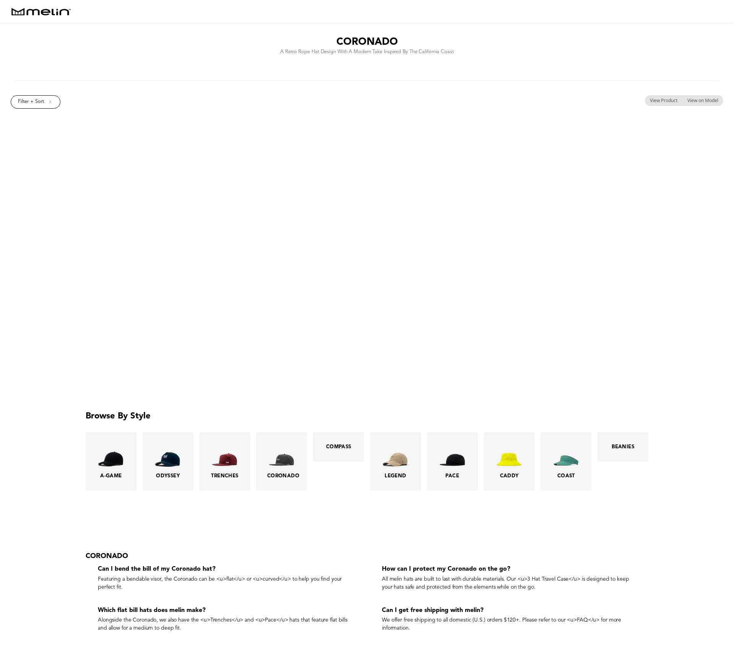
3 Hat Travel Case (547, 579)
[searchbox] (721, 11)
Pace (270, 620)
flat (230, 579)
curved (271, 579)
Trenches (221, 620)
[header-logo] (41, 11)
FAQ (582, 620)
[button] (35, 102)
